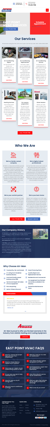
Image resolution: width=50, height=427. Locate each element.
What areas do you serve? (37, 388)
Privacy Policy (45, 424)
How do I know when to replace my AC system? (12, 362)
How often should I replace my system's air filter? (37, 361)
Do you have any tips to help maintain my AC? (13, 374)
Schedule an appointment (19, 4)
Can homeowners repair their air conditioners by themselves (38, 368)
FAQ (20, 413)
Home (20, 405)
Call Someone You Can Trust (31, 3)
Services (21, 410)
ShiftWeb (38, 424)
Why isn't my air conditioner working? (13, 387)
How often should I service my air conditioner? (37, 374)
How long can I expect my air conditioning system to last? (14, 368)
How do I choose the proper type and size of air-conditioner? (13, 356)
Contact (27, 405)
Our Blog (27, 410)
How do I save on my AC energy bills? (12, 380)
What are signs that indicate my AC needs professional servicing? (38, 381)
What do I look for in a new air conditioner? (37, 355)
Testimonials (27, 413)
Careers (27, 407)
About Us (21, 407)
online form (38, 26)
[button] (24, 311)
